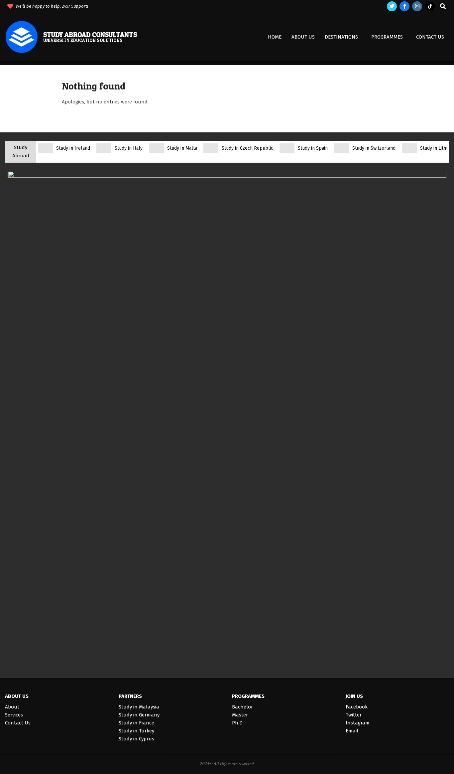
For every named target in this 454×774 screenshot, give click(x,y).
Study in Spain (313, 148)
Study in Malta (182, 148)
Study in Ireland (73, 148)
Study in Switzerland (374, 148)
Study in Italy (129, 148)
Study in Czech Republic (247, 148)
